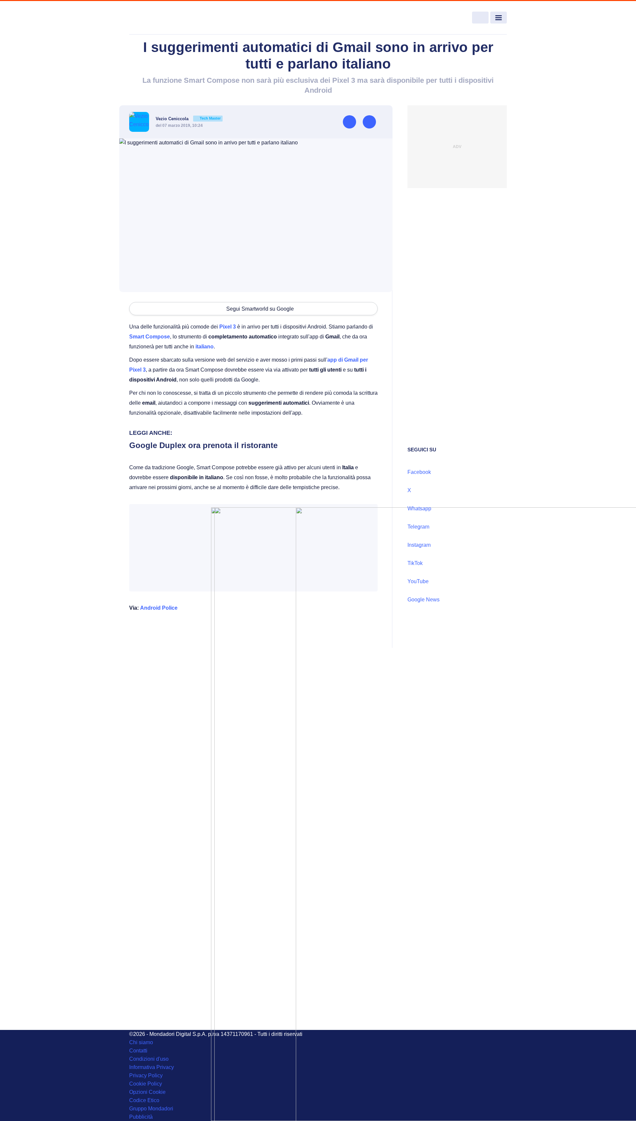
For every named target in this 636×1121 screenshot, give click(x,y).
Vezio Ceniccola (188, 118)
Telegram (418, 527)
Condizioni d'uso (149, 1059)
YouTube (418, 581)
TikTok (415, 563)
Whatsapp (419, 508)
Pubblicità (141, 1117)
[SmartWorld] (167, 18)
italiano (204, 346)
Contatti (138, 1050)
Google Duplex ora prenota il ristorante (203, 445)
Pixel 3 (227, 327)
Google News (423, 599)
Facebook (419, 472)
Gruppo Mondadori (151, 1108)
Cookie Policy (145, 1084)
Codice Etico (144, 1100)
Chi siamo (141, 1042)
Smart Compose (149, 336)
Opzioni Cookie (147, 1092)
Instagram (419, 545)
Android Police (159, 608)
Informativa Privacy (151, 1067)
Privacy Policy (146, 1075)
